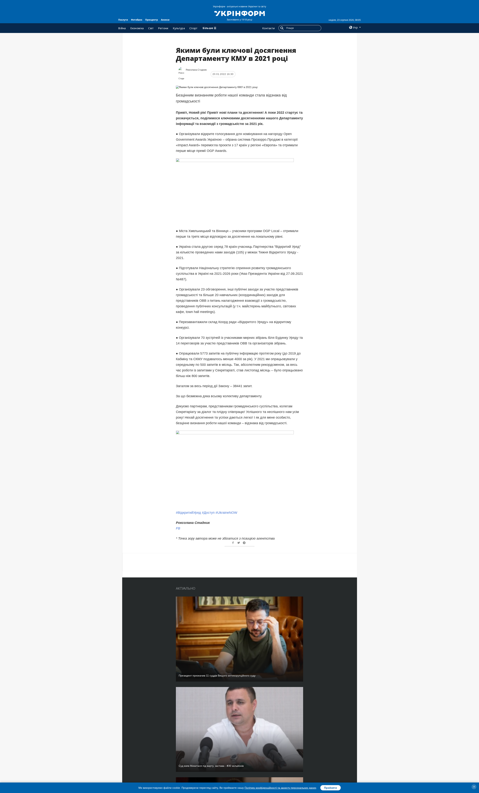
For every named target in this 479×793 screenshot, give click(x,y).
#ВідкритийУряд (188, 512)
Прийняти (330, 787)
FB (178, 528)
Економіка (137, 28)
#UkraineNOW (226, 512)
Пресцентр (151, 19)
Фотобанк (136, 19)
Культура (179, 28)
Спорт (193, 28)
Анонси (165, 19)
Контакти (268, 28)
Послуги (123, 19)
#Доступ (208, 512)
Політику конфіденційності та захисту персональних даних (280, 787)
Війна (122, 28)
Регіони (163, 28)
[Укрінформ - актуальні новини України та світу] (239, 13)
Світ (151, 28)
